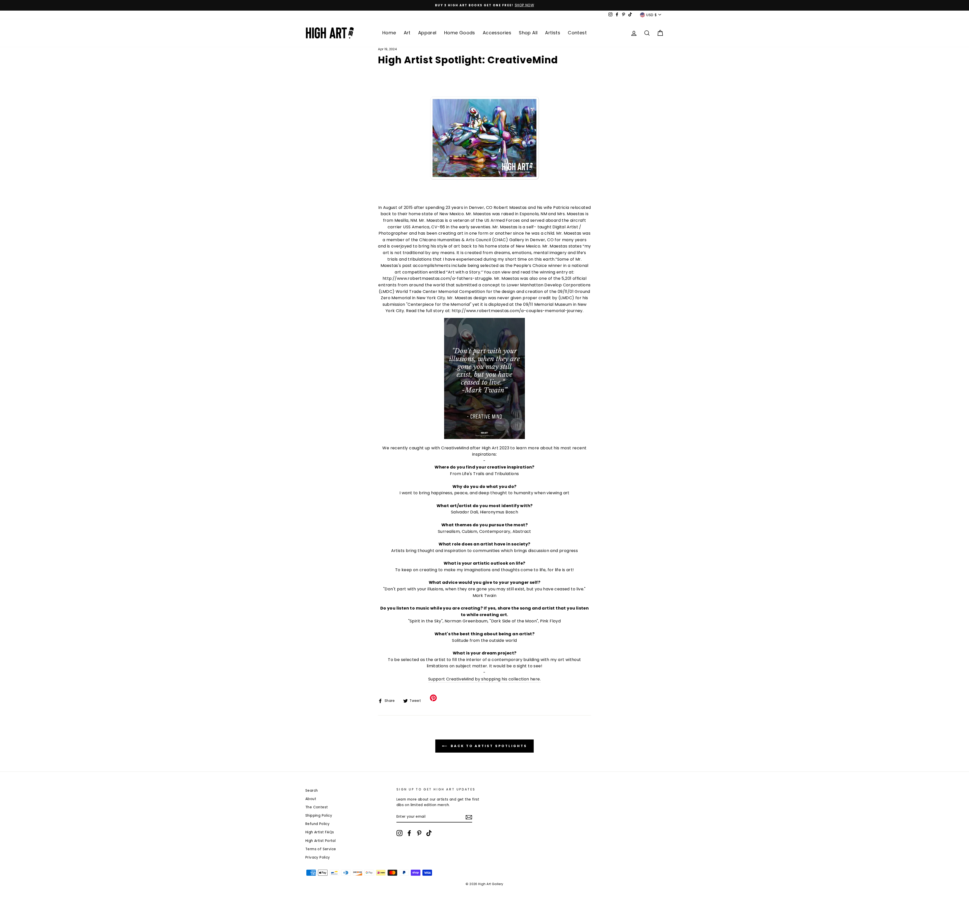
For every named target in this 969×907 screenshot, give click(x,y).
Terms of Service (511, 558)
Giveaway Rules (473, 562)
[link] (484, 379)
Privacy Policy (449, 562)
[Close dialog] (536, 330)
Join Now (484, 537)
